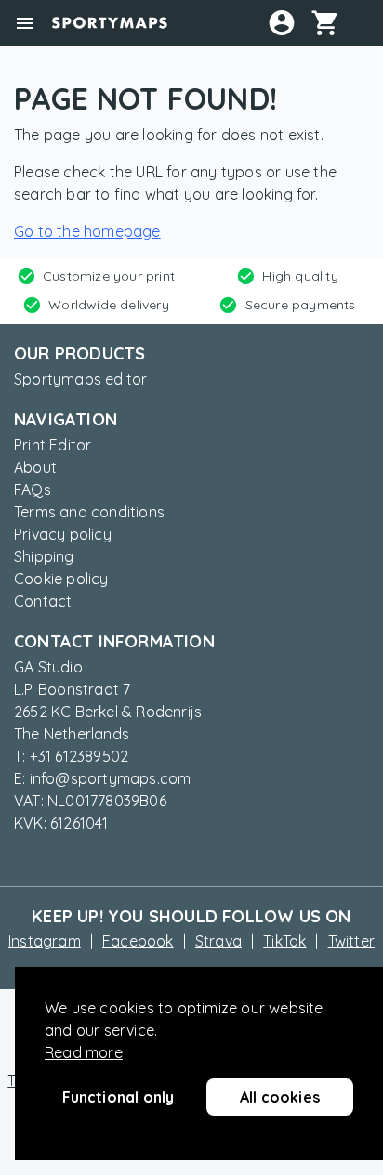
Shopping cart (332, 22)
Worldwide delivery (108, 304)
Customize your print (109, 276)
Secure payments (300, 304)
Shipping (44, 556)
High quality (299, 276)
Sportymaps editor (80, 379)
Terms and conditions (89, 512)
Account (282, 22)
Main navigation (25, 23)
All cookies (280, 1097)
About (35, 467)
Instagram (44, 941)
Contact (43, 601)
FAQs (32, 489)
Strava (218, 941)
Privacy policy (63, 534)
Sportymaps (109, 23)
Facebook (138, 941)
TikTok (284, 941)
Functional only (118, 1097)
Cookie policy (61, 578)
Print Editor (52, 445)
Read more (84, 1052)
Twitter (351, 941)
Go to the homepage (87, 231)
